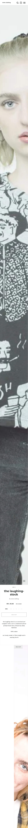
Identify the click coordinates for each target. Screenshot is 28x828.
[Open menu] (24, 3)
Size (6, 608)
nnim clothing (6, 2)
